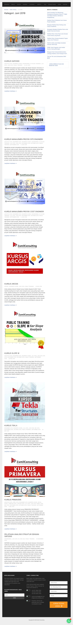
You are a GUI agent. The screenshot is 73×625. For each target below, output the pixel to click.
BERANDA (6, 4)
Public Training (13, 9)
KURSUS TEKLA (10, 425)
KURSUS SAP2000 (11, 61)
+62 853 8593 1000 (36, 593)
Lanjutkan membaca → (10, 91)
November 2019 (26, 143)
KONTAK (65, 4)
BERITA (39, 4)
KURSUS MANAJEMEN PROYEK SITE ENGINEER (23, 139)
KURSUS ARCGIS (11, 284)
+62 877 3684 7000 (36, 590)
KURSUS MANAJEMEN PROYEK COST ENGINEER (24, 212)
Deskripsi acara (17, 63)
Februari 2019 (12, 503)
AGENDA (25, 4)
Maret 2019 (40, 503)
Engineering (26, 63)
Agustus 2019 (8, 63)
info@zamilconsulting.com (38, 598)
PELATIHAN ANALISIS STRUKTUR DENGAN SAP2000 (21, 535)
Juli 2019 (12, 143)
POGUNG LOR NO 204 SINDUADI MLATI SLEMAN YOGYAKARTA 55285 (38, 602)
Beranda (6, 9)
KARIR (59, 4)
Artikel (6, 286)
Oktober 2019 (34, 143)
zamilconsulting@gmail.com (38, 596)
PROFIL (13, 4)
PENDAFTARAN (52, 4)
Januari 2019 (20, 503)
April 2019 (16, 502)
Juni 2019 (10, 65)
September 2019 (14, 144)
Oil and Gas (21, 538)
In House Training (35, 63)
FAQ (45, 4)
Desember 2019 (17, 141)
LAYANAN (31, 4)
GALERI (19, 4)
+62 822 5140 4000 (36, 592)
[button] (69, 621)
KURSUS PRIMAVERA (12, 500)
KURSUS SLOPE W (11, 353)
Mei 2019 (37, 428)
